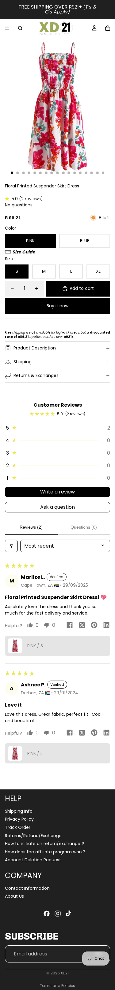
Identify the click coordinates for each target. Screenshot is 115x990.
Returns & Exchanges (36, 375)
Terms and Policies (57, 985)
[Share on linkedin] (106, 626)
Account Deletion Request (33, 860)
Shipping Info (19, 811)
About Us (14, 896)
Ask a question (57, 507)
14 (86, 172)
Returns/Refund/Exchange (33, 836)
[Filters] (11, 546)
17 (103, 172)
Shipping (22, 362)
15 (91, 172)
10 (63, 172)
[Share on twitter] (82, 626)
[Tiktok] (68, 913)
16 (97, 172)
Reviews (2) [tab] (31, 527)
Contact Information (27, 888)
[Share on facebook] (69, 626)
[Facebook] (46, 913)
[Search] (20, 28)
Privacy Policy (19, 819)
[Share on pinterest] (94, 626)
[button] (8, 199)
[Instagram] (57, 913)
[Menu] (7, 28)
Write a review (57, 491)
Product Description (34, 348)
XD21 (65, 973)
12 (74, 172)
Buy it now (57, 306)
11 (69, 172)
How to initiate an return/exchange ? (44, 843)
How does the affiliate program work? (45, 852)
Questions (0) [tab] (84, 527)
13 (80, 172)
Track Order (17, 827)
